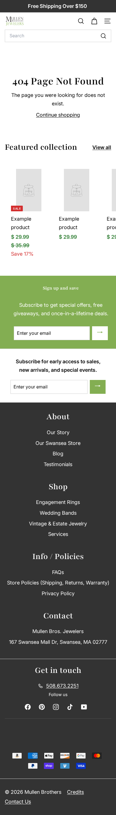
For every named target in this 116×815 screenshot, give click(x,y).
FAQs (58, 572)
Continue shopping (58, 115)
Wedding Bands (58, 513)
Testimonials (58, 464)
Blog (58, 454)
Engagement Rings (58, 502)
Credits (75, 792)
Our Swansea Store (58, 443)
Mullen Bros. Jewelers (58, 631)
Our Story (58, 432)
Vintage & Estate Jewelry (58, 524)
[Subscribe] (100, 333)
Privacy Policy (58, 593)
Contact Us (18, 802)
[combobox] (58, 36)
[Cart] (94, 21)
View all (101, 147)
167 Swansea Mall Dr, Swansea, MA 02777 (58, 642)
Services (58, 534)
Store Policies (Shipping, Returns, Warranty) (58, 583)
